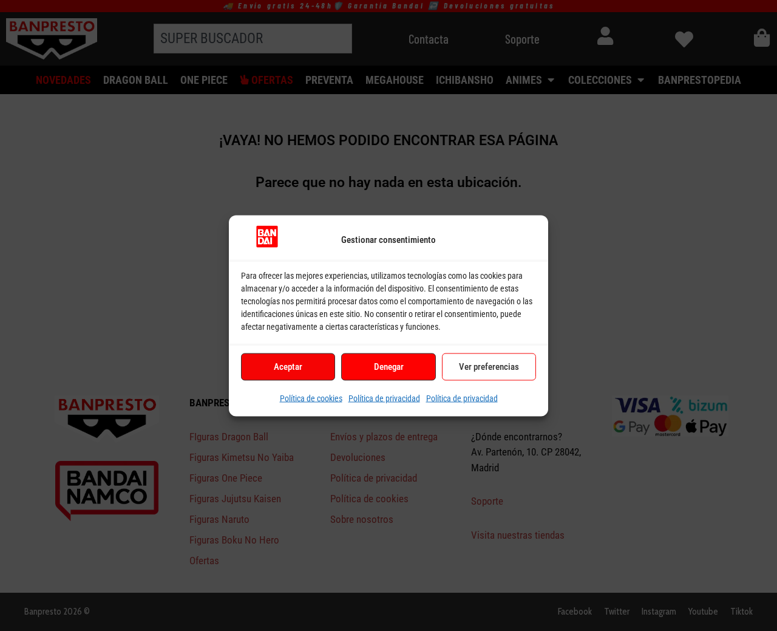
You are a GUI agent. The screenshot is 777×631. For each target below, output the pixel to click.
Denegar (389, 366)
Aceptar (288, 366)
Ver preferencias (489, 366)
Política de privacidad (384, 398)
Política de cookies (311, 398)
